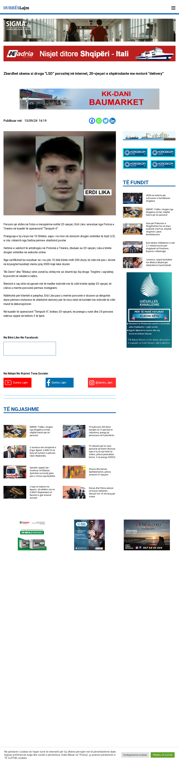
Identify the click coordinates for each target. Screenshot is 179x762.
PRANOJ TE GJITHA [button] (163, 755)
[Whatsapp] (99, 121)
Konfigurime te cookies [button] (135, 755)
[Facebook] (92, 121)
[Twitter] (106, 121)
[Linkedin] (112, 121)
